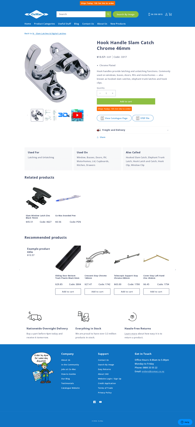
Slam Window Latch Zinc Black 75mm (38, 216)
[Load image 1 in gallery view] (37, 115)
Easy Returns (104, 369)
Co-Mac (100, 421)
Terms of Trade (105, 388)
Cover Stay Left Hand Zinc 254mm (153, 276)
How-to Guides (68, 374)
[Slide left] (27, 115)
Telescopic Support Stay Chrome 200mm (126, 276)
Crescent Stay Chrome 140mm (96, 276)
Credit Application (107, 383)
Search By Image (106, 364)
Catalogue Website (70, 388)
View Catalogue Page (116, 119)
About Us (65, 360)
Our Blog (65, 378)
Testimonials (67, 383)
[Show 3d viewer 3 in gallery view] (64, 115)
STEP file (145, 119)
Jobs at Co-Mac (68, 369)
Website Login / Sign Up (109, 378)
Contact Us (103, 360)
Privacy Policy (105, 392)
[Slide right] (87, 115)
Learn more (131, 333)
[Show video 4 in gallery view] (77, 115)
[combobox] (84, 14)
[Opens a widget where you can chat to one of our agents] (185, 422)
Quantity (101, 88)
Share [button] (102, 137)
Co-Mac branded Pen (65, 215)
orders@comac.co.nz (153, 371)
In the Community (70, 364)
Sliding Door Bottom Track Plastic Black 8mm (67, 276)
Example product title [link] (38, 250)
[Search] (108, 14)
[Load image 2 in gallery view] (50, 115)
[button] (133, 130)
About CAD (103, 374)
